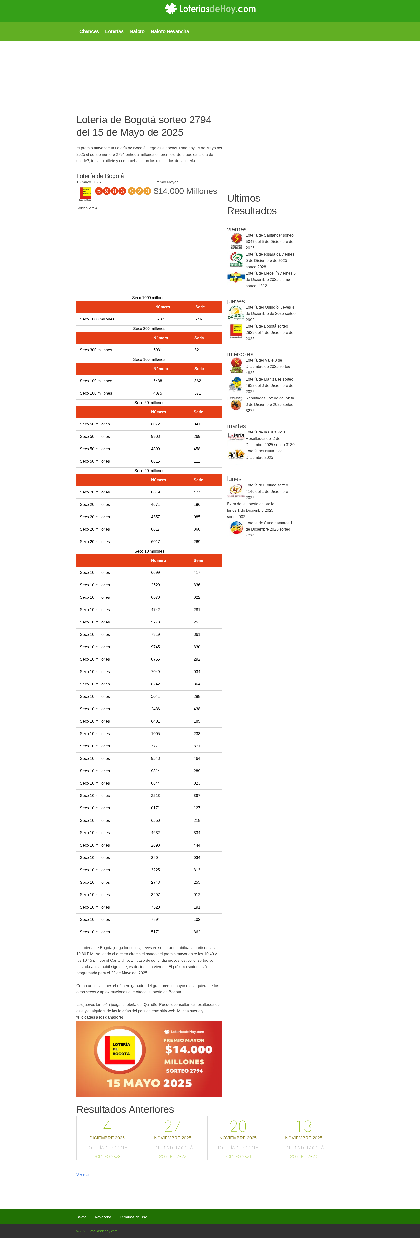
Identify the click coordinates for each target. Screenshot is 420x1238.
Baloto (81, 1217)
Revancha (103, 1217)
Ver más (83, 1175)
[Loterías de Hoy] (210, 8)
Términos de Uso (133, 1217)
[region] (194, 74)
